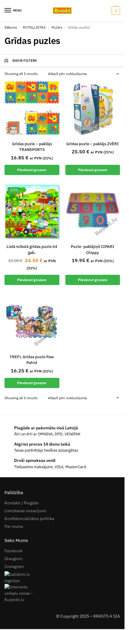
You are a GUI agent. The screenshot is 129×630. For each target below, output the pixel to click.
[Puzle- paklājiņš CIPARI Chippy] (92, 211)
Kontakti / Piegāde (21, 503)
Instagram (14, 566)
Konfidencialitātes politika (29, 518)
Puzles (57, 27)
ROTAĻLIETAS (34, 27)
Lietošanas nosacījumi (25, 510)
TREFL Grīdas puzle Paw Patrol (32, 359)
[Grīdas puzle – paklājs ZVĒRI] (92, 108)
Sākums (10, 27)
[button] (115, 10)
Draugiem (13, 558)
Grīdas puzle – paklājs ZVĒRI (92, 143)
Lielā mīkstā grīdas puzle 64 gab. (32, 249)
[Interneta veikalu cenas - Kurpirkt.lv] (62, 593)
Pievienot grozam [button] (31, 170)
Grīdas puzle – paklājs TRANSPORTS (32, 146)
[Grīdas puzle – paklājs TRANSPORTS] (31, 108)
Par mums (13, 526)
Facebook (13, 550)
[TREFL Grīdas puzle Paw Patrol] (31, 321)
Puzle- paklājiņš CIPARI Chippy (92, 249)
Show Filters (24, 60)
